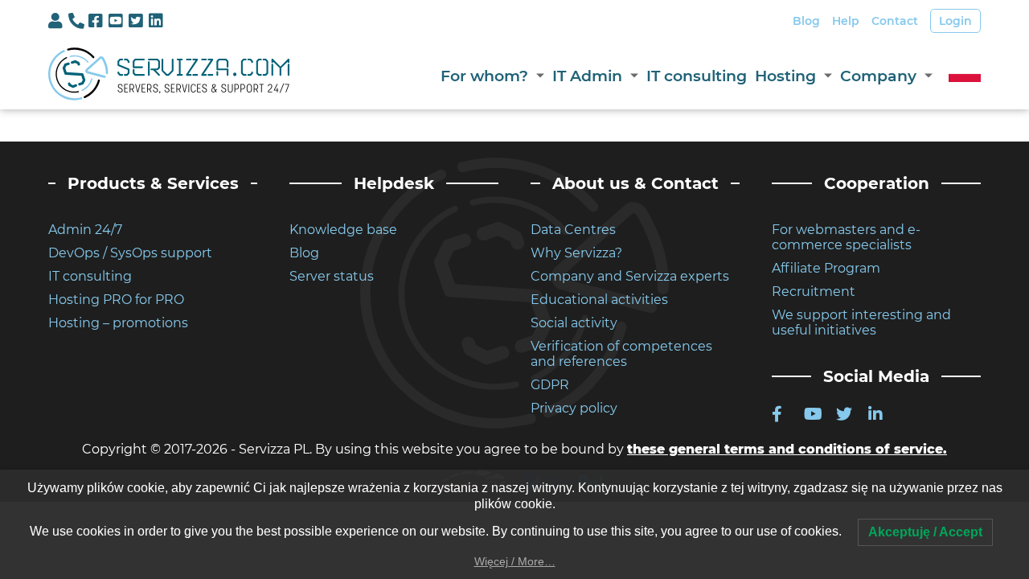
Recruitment (813, 291)
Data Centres (573, 229)
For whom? (484, 76)
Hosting (785, 76)
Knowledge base (343, 229)
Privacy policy (574, 408)
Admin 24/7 (85, 229)
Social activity (574, 323)
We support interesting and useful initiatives (861, 322)
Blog (806, 21)
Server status (331, 276)
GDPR (550, 384)
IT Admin (587, 76)
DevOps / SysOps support (130, 253)
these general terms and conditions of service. (787, 449)
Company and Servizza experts (630, 276)
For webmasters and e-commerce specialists (846, 237)
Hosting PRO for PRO (116, 299)
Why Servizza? (576, 253)
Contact (894, 21)
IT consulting (696, 76)
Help (845, 21)
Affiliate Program (826, 268)
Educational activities (599, 299)
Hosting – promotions (118, 323)
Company (878, 76)
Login (955, 21)
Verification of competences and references (621, 354)
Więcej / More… (514, 561)
